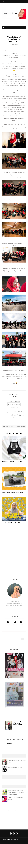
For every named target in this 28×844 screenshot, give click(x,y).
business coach (5, 413)
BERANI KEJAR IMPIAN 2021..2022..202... (13, 492)
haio (25, 413)
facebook (8, 624)
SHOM (20, 415)
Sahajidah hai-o (15, 415)
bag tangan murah (10, 411)
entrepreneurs (13, 413)
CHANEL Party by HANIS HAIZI (15, 767)
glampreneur (20, 413)
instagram (15, 624)
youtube (21, 624)
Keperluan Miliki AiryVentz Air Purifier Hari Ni (17, 723)
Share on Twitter (15, 404)
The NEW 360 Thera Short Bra (12, 461)
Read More (21, 605)
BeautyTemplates (15, 839)
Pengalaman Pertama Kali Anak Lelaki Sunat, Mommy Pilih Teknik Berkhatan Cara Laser (16, 792)
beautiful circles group (20, 411)
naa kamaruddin (7, 415)
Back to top (21, 842)
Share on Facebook (14, 401)
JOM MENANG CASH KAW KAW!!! (11, 522)
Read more (7, 707)
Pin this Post (15, 407)
